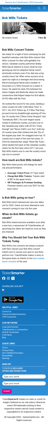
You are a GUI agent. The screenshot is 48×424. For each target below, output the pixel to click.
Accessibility (7, 356)
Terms (5, 348)
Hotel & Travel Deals (10, 332)
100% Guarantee (9, 317)
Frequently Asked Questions (14, 314)
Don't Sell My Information (12, 353)
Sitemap (5, 358)
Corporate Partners (10, 327)
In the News (7, 335)
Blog (4, 337)
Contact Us (6, 311)
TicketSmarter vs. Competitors (15, 330)
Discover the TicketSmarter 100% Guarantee (24, 2)
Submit (6, 391)
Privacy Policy (8, 350)
